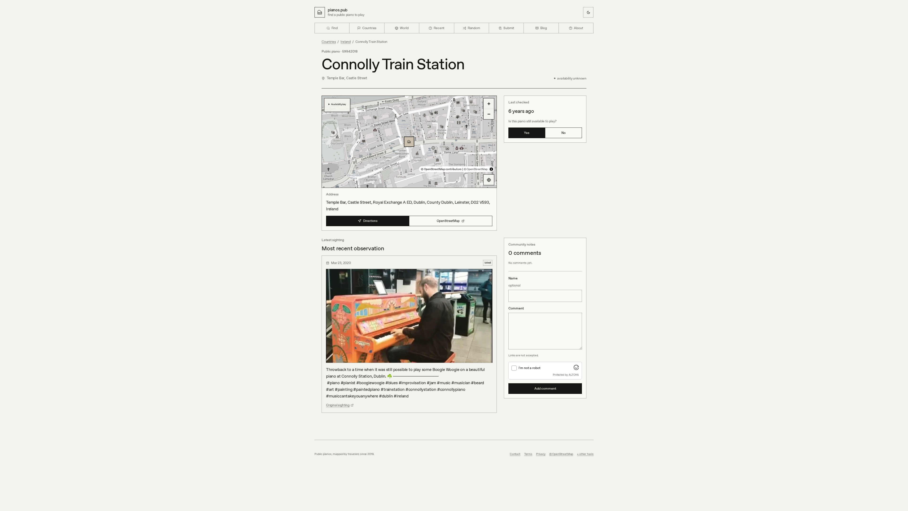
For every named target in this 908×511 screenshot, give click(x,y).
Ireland (345, 42)
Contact (515, 454)
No (563, 133)
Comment (516, 308)
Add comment (545, 388)
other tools (586, 454)
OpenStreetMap (448, 221)
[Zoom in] (489, 103)
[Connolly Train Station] (409, 142)
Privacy (541, 454)
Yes (526, 133)
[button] (409, 142)
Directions (370, 221)
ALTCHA (574, 374)
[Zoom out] (489, 114)
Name (514, 281)
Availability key (338, 104)
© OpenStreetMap (476, 169)
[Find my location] (489, 180)
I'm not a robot (529, 368)
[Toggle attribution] (491, 169)
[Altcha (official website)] (576, 368)
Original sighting (337, 405)
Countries (329, 42)
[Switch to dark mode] (588, 12)
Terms (528, 454)
